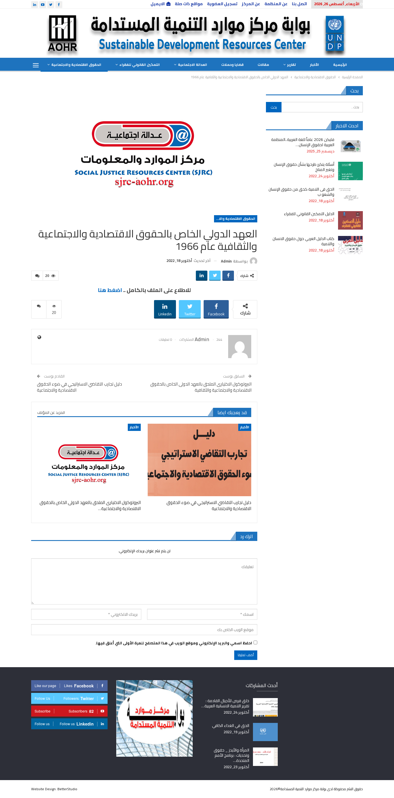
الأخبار (314, 64)
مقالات (263, 64)
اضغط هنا (110, 290)
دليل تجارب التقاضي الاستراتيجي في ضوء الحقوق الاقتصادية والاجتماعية (79, 387)
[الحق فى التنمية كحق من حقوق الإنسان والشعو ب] (350, 196)
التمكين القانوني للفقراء (139, 64)
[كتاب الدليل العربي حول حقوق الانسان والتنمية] (350, 245)
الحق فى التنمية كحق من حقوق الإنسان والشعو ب (301, 191)
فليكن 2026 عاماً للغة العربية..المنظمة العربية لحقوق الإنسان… (302, 142)
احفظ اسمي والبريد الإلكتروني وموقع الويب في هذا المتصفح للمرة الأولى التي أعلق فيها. (173, 643)
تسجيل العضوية (222, 4)
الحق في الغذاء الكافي (230, 725)
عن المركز (251, 4)
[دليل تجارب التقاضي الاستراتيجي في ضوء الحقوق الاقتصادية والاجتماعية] (199, 460)
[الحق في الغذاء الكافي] (265, 732)
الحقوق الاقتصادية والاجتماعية (76, 64)
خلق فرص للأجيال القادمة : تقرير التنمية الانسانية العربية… (225, 703)
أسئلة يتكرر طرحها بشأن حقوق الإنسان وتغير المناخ (304, 167)
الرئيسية (340, 64)
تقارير (291, 64)
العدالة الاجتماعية (192, 64)
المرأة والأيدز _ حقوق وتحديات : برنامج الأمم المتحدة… (231, 755)
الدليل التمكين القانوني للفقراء (309, 213)
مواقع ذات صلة (189, 4)
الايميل (158, 4)
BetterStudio (67, 789)
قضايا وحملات (232, 64)
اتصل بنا (299, 4)
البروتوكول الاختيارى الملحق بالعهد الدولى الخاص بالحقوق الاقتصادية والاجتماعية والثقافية (201, 387)
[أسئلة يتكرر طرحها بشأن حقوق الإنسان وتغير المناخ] (350, 171)
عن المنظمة (276, 4)
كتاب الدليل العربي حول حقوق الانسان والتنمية (303, 241)
